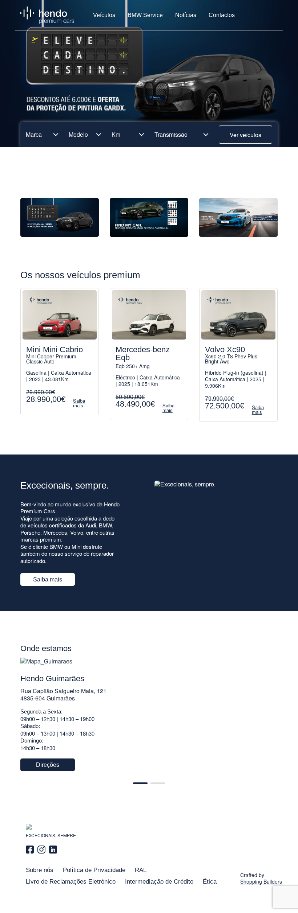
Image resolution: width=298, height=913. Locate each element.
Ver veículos (245, 135)
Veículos (104, 15)
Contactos (222, 15)
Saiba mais (47, 579)
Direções (47, 765)
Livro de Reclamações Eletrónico (71, 881)
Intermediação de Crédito (159, 881)
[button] (140, 783)
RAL (140, 870)
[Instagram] (41, 849)
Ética (210, 881)
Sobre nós (39, 870)
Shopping (261, 881)
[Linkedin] (53, 849)
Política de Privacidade (94, 870)
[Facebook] (31, 849)
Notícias (185, 15)
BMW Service (145, 15)
